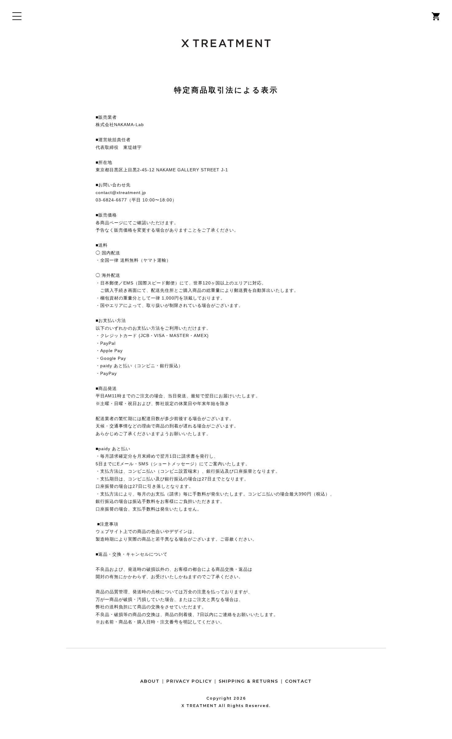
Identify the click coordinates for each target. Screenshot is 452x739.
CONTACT (298, 681)
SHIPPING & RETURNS (248, 681)
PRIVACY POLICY (189, 681)
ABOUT (150, 681)
